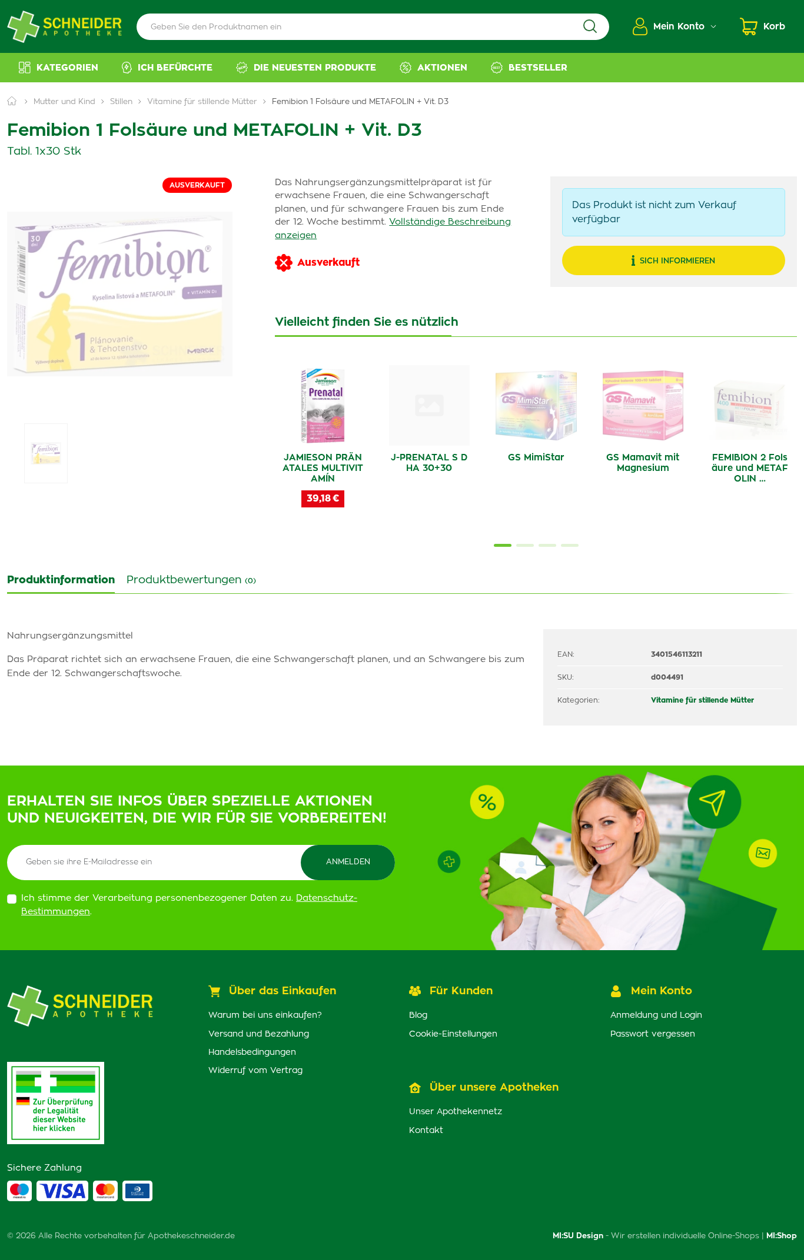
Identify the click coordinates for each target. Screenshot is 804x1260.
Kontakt (426, 1131)
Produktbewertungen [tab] (191, 580)
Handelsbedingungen (252, 1052)
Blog (418, 1015)
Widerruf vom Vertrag (255, 1071)
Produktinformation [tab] (61, 580)
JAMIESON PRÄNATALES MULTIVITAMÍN (323, 468)
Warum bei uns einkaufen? (265, 1015)
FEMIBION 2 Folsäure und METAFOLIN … (750, 468)
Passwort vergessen (652, 1034)
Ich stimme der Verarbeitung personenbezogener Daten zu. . (189, 905)
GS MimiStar (536, 457)
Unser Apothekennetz (455, 1112)
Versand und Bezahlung (258, 1034)
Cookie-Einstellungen (453, 1034)
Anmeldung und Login (656, 1015)
